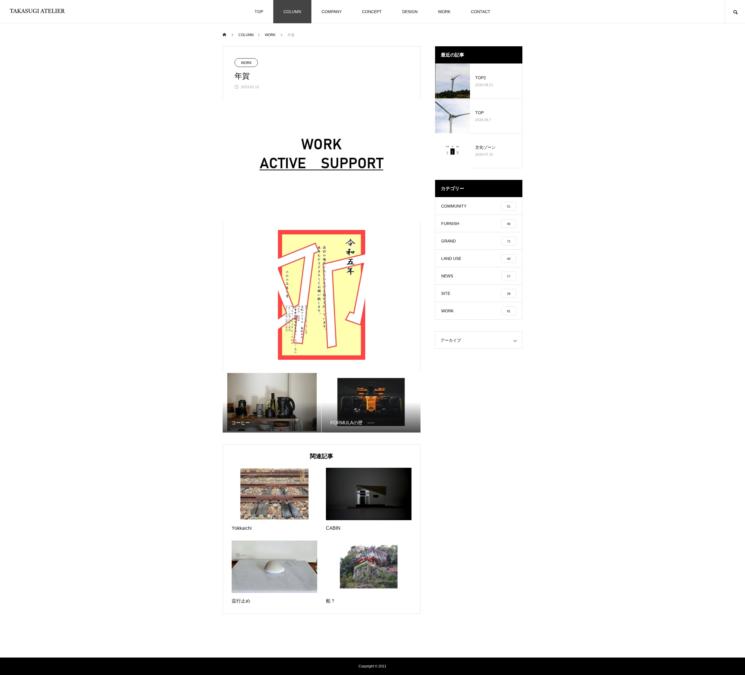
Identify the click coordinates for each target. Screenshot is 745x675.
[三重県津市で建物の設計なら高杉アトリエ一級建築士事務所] (38, 11)
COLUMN (292, 11)
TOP (259, 11)
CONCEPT (372, 11)
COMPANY (332, 11)
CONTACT (480, 11)
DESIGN (410, 11)
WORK (444, 11)
